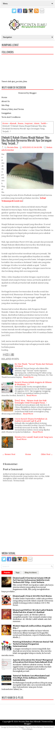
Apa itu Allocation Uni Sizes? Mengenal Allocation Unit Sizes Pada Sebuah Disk (33, 661)
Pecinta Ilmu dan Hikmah (29, 721)
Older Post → (47, 454)
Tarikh (43, 123)
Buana (20, 123)
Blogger (32, 93)
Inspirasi (29, 123)
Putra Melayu (38, 727)
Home (4, 97)
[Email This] (4, 354)
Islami (36, 123)
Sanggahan (6, 113)
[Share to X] (9, 354)
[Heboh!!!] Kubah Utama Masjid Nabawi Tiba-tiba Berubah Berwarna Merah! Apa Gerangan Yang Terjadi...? (26, 140)
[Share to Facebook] (12, 354)
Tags (18, 573)
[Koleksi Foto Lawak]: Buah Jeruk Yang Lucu (34, 437)
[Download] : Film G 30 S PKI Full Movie (32, 596)
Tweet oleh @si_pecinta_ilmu (14, 81)
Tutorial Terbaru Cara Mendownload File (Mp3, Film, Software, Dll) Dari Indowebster (31, 678)
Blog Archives (31, 573)
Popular (7, 573)
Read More (28, 377)
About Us (5, 101)
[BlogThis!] (7, 354)
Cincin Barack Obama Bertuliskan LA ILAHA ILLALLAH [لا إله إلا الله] (31, 420)
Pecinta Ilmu (13, 727)
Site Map (5, 105)
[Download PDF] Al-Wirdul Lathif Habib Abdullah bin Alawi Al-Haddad (33, 611)
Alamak (13, 123)
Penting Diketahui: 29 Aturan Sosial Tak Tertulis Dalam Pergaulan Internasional (33, 644)
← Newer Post (8, 454)
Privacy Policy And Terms (12, 109)
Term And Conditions (11, 117)
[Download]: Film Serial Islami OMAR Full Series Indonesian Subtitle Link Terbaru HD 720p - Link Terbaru (31, 580)
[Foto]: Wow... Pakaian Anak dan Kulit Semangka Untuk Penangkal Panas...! (31, 401)
